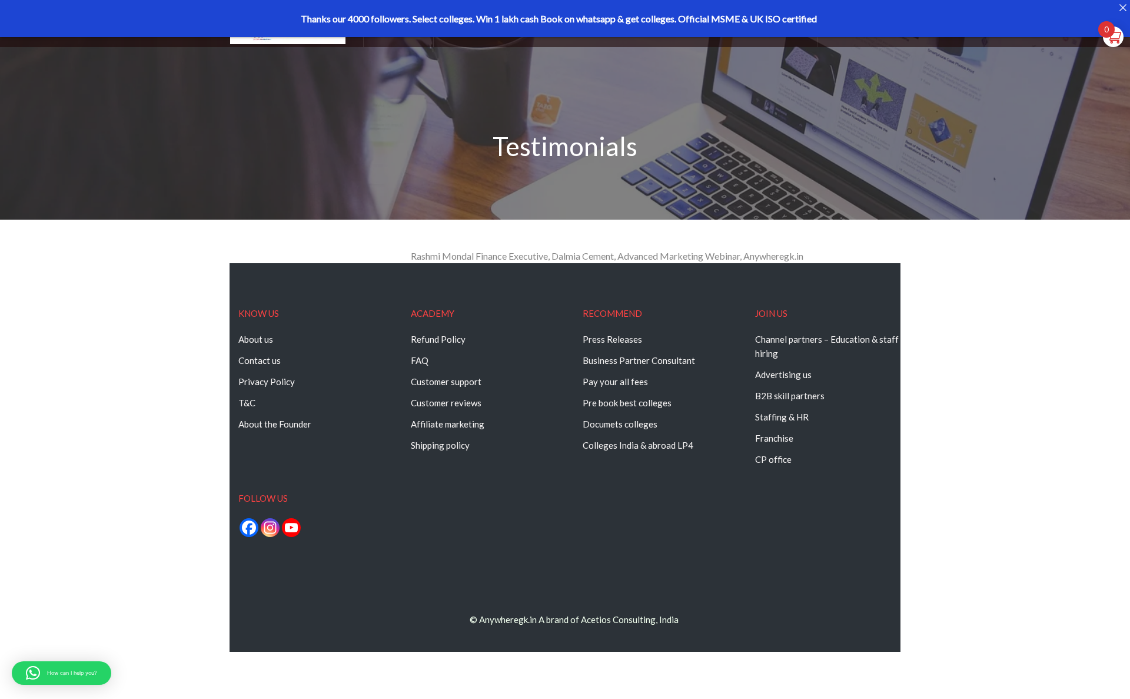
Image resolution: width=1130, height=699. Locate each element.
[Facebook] (249, 527)
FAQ (419, 360)
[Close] (1122, 7)
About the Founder (274, 424)
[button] (61, 673)
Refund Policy (438, 339)
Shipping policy (440, 445)
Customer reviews (446, 402)
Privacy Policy (266, 381)
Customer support (446, 381)
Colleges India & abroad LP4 (638, 445)
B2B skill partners (790, 395)
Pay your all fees (615, 381)
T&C (246, 402)
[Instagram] (270, 527)
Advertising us (783, 374)
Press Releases (612, 339)
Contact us (259, 360)
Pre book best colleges (627, 402)
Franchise (774, 438)
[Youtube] (291, 527)
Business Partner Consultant (639, 360)
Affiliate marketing (447, 424)
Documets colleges (620, 424)
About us (255, 339)
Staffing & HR (782, 417)
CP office (773, 459)
